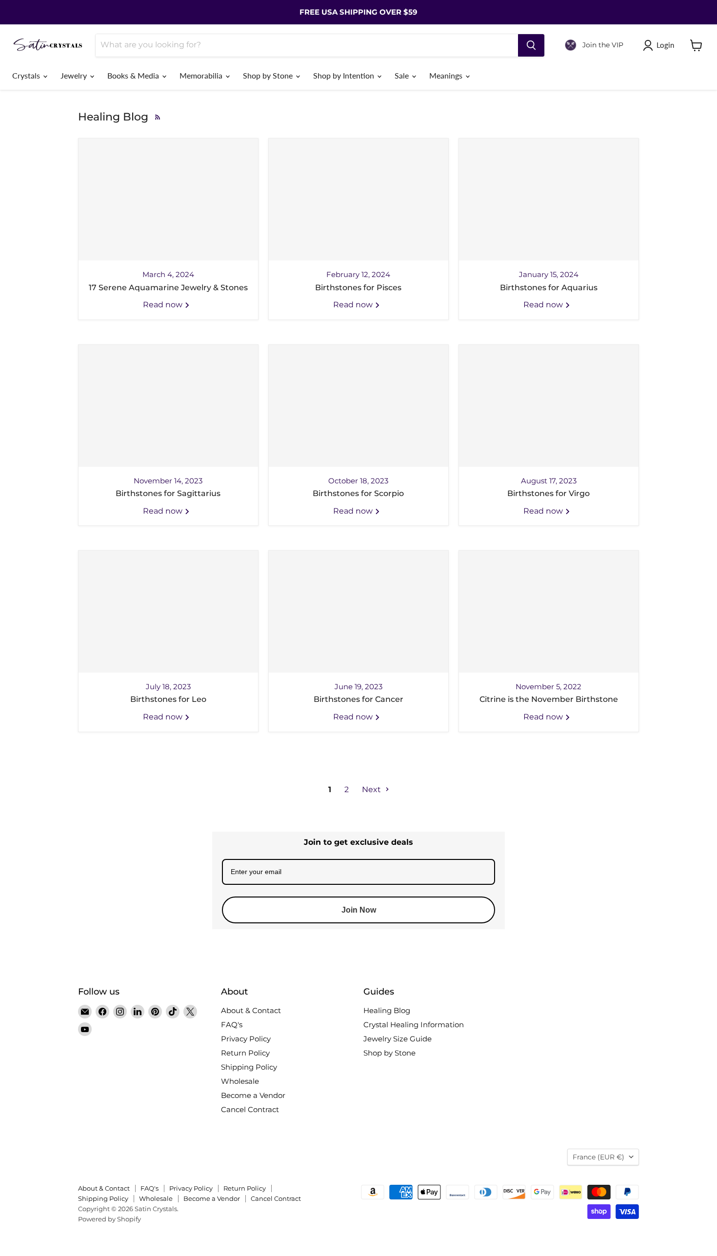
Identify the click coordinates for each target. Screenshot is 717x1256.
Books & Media (134, 75)
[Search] (531, 45)
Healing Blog (386, 1010)
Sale (403, 75)
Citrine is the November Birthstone (548, 699)
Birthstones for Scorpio (358, 493)
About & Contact (251, 1010)
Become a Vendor (253, 1095)
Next (372, 789)
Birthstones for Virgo (548, 493)
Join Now (358, 910)
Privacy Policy (246, 1038)
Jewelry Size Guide (397, 1038)
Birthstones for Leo (168, 699)
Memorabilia (201, 75)
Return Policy (245, 1052)
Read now (163, 304)
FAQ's (231, 1024)
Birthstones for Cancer (358, 699)
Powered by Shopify (109, 1219)
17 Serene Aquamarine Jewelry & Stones (168, 287)
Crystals (27, 75)
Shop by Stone (269, 75)
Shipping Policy (249, 1067)
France (598, 1157)
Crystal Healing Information (413, 1024)
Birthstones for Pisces (358, 287)
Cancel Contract (250, 1109)
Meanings (446, 75)
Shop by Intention (344, 75)
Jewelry (74, 75)
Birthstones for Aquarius (549, 287)
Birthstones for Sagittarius (168, 493)
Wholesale (240, 1081)
